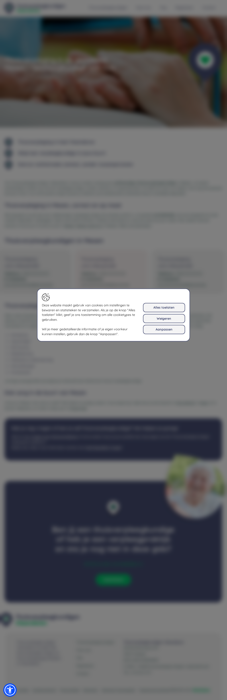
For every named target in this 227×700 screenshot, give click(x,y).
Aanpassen (164, 329)
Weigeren (164, 318)
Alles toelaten (163, 307)
